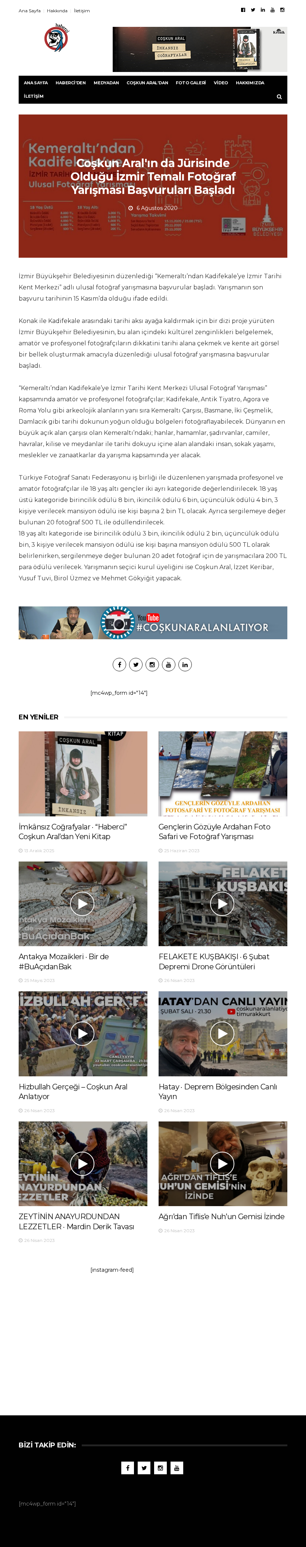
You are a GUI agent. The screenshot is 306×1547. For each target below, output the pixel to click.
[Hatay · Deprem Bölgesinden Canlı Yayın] (223, 1033)
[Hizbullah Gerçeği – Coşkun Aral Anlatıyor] (83, 1033)
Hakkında (57, 10)
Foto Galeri (191, 82)
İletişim (82, 10)
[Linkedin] (263, 10)
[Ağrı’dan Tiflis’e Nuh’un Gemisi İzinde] (223, 1163)
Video (221, 82)
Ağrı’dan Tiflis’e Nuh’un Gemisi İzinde (221, 1216)
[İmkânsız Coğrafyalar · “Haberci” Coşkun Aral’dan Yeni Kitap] (83, 773)
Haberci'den (71, 82)
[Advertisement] (153, 1341)
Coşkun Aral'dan (147, 82)
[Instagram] (282, 10)
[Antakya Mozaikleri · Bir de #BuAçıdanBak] (83, 904)
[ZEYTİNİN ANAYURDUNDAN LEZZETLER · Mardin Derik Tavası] (83, 1163)
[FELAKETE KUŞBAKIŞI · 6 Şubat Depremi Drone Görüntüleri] (223, 904)
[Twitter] (253, 10)
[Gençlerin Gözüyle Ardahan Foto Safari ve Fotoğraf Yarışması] (223, 773)
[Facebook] (243, 10)
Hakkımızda (250, 82)
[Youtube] (273, 10)
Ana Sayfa (30, 10)
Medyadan (106, 82)
